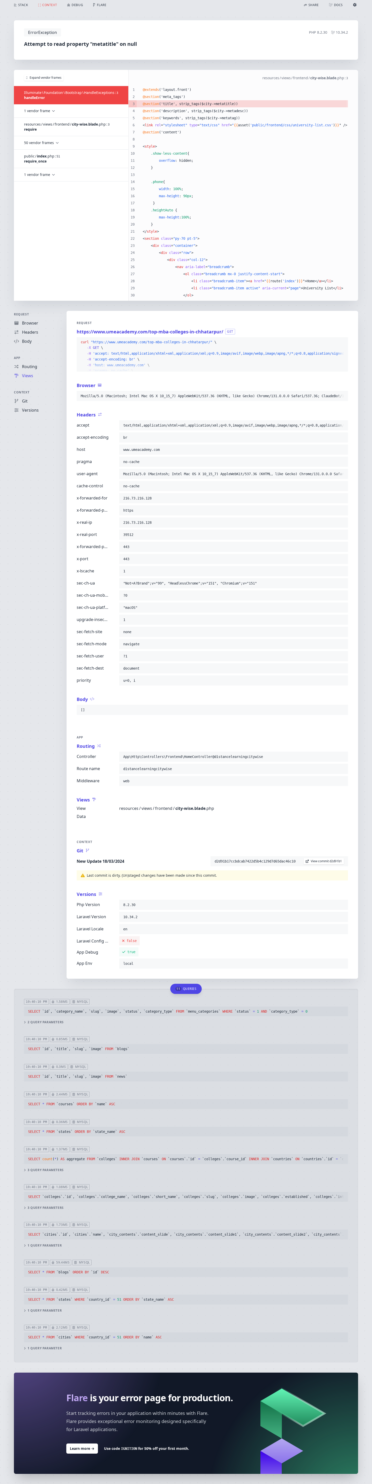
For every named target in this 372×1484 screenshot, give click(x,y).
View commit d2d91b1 (326, 861)
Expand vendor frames (45, 77)
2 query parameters (46, 1022)
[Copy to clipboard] (342, 342)
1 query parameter (45, 1246)
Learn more (82, 1448)
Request (21, 314)
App (17, 358)
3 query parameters (46, 1170)
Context (21, 392)
